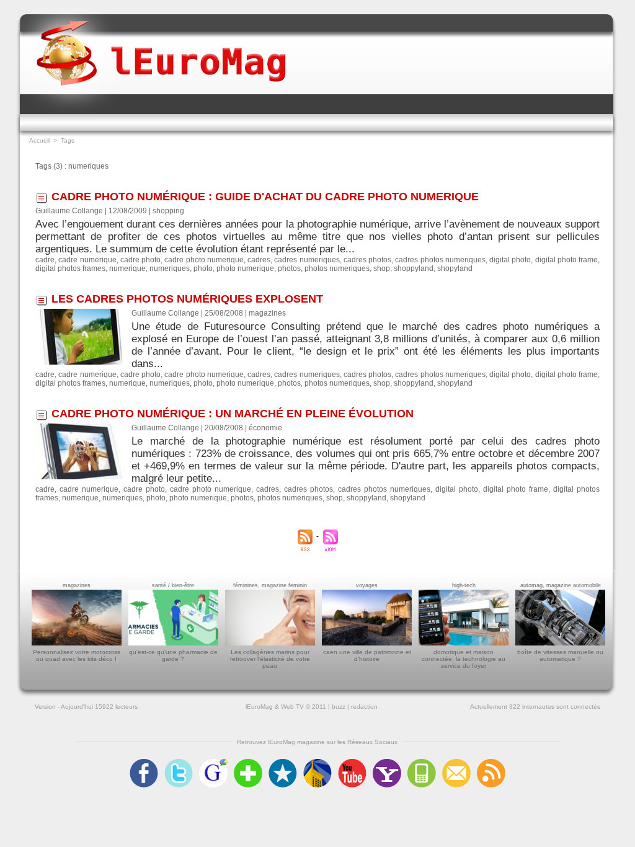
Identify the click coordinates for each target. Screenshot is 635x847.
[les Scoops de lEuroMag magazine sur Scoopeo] (283, 762)
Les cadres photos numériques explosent (187, 299)
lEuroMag (259, 706)
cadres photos (367, 259)
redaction (364, 706)
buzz (338, 706)
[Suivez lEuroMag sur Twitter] (178, 762)
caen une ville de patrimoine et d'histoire (367, 655)
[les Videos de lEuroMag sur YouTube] (352, 762)
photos (289, 268)
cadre (45, 259)
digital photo (510, 259)
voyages (367, 585)
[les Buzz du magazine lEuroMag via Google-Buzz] (213, 762)
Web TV (292, 706)
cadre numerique (87, 259)
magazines (77, 585)
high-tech (464, 585)
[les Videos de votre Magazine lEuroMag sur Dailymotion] (317, 762)
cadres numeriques (306, 259)
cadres (258, 259)
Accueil (39, 140)
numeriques (169, 268)
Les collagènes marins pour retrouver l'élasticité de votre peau (270, 659)
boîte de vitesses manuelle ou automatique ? (560, 655)
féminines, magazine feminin (270, 585)
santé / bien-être (173, 585)
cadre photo (140, 259)
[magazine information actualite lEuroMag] (161, 42)
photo (203, 268)
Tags (67, 140)
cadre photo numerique (204, 259)
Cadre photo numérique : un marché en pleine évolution (232, 413)
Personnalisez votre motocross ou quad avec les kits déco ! (76, 655)
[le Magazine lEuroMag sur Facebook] (144, 762)
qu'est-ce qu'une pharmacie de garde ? (173, 655)
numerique (127, 268)
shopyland (455, 268)
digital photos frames (70, 268)
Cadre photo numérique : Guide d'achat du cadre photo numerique (265, 196)
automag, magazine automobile (560, 585)
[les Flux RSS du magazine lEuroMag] (491, 762)
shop (381, 268)
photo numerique (245, 268)
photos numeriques (337, 268)
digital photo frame (566, 259)
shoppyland (413, 268)
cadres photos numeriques (440, 259)
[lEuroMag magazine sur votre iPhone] (421, 762)
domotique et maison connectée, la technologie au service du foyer (463, 659)
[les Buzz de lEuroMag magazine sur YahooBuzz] (387, 762)
